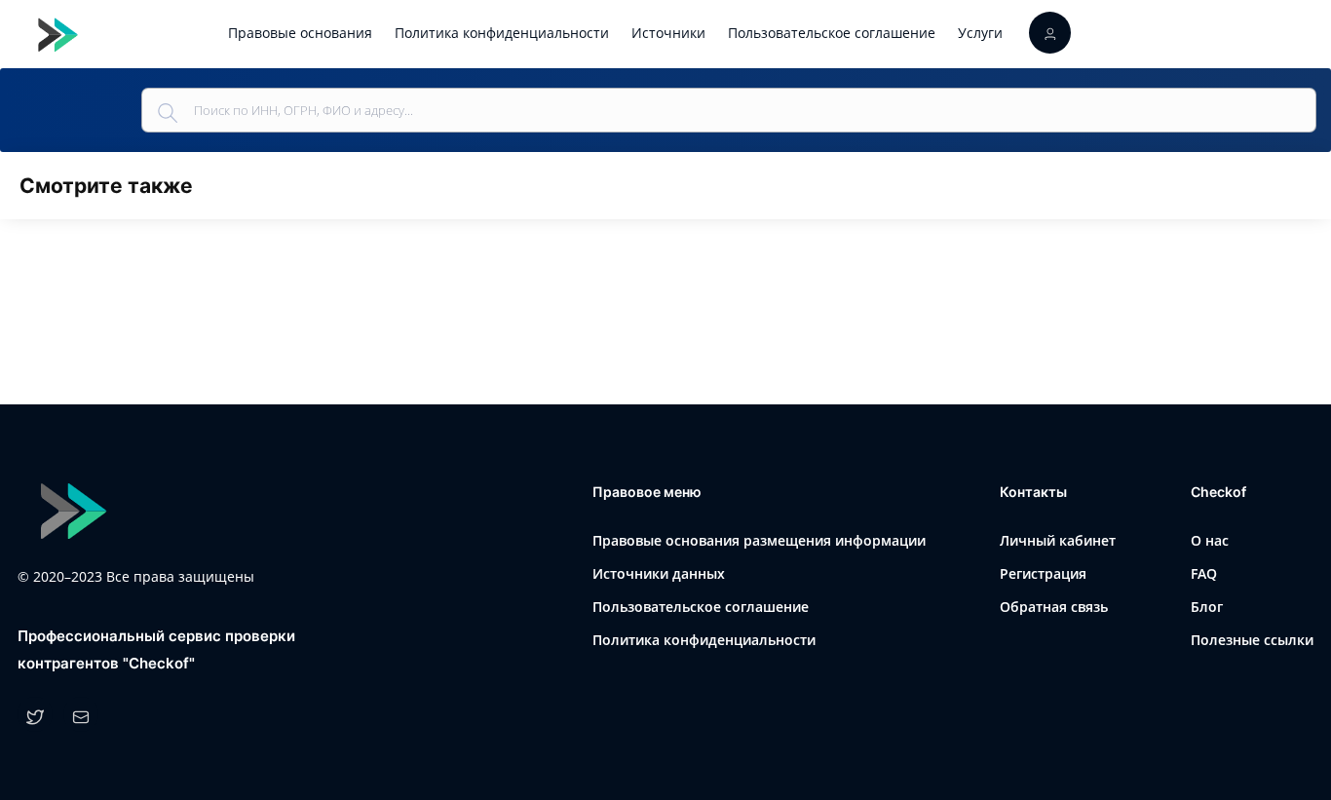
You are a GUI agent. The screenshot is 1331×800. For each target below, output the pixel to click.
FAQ (1204, 573)
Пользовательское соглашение (831, 32)
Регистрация (1043, 573)
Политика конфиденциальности (502, 32)
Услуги (980, 32)
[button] (1050, 33)
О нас (1210, 540)
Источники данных (658, 573)
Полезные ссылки (1252, 639)
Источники (668, 32)
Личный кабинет (1058, 540)
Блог (1207, 606)
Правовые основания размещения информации (759, 540)
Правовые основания (300, 32)
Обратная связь (1054, 606)
